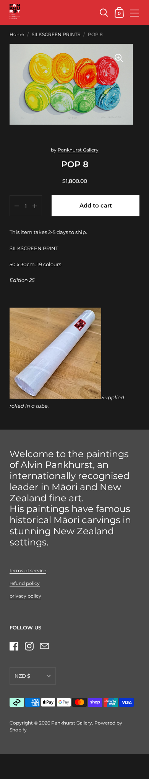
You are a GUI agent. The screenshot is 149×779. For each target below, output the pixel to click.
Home (17, 34)
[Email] (44, 646)
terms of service (28, 570)
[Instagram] (29, 646)
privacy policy (25, 596)
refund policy (25, 583)
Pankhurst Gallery (78, 150)
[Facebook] (13, 646)
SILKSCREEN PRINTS (56, 34)
